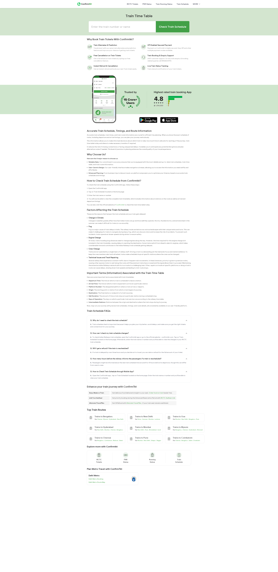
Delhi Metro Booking (96, 479)
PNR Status (146, 4)
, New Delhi (119, 419)
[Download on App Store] (167, 120)
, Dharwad (199, 430)
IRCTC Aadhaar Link (168, 398)
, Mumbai (151, 419)
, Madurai (115, 440)
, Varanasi (144, 419)
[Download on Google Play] (146, 120)
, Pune (197, 419)
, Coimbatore (108, 440)
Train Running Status (164, 4)
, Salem (120, 440)
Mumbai (178, 419)
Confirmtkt (120, 205)
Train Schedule (183, 4)
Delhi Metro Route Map (97, 482)
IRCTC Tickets (132, 4)
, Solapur (153, 440)
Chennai (100, 419)
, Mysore (105, 419)
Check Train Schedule (172, 26)
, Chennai (113, 430)
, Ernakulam (196, 440)
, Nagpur (158, 440)
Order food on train (156, 393)
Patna (139, 419)
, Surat (159, 430)
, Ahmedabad (152, 430)
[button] (148, 120)
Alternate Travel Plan (134, 403)
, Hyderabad (112, 419)
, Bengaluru (191, 419)
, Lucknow (157, 419)
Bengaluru (178, 430)
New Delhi (100, 430)
